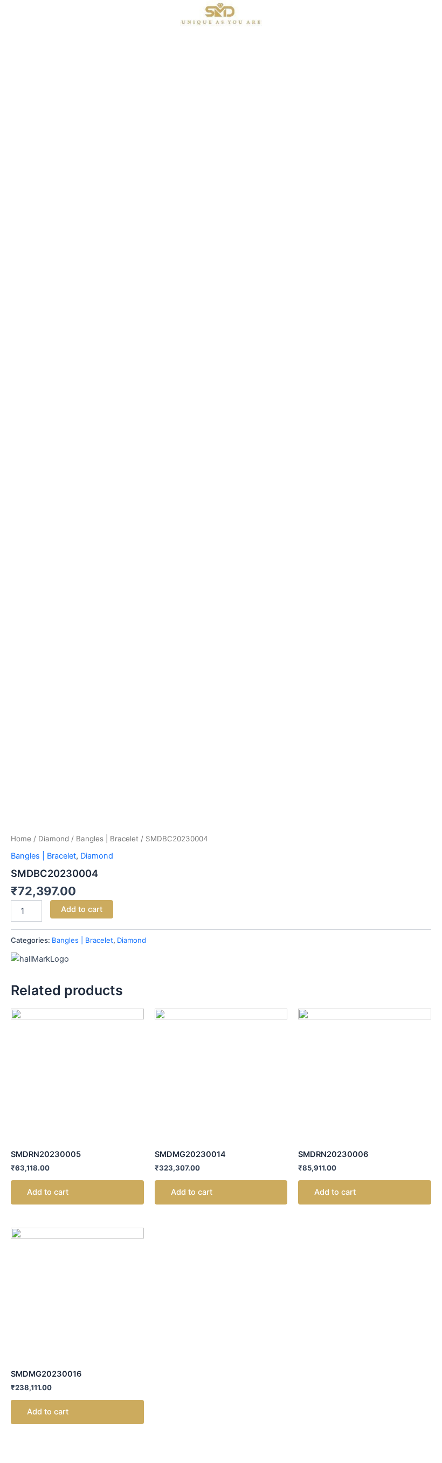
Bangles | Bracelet (107, 838)
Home (21, 838)
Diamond (53, 838)
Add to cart (81, 909)
